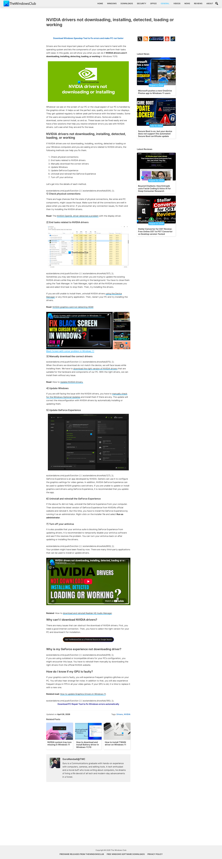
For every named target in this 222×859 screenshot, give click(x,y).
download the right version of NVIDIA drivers (95, 368)
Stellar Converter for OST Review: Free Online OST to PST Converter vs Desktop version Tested (155, 231)
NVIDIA (127, 714)
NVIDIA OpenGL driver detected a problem (78, 216)
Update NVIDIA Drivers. (71, 382)
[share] (108, 315)
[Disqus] (88, 815)
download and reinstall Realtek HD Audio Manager (87, 613)
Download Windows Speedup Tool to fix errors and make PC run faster (88, 38)
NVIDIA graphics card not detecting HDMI (72, 307)
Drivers (120, 714)
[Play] (122, 336)
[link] (50, 315)
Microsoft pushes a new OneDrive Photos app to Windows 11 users (155, 91)
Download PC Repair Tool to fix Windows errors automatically (88, 704)
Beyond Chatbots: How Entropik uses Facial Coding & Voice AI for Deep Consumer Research (154, 188)
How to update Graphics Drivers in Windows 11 (83, 694)
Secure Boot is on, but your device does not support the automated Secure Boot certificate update (155, 133)
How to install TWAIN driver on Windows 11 (115, 743)
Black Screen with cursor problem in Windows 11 (77, 315)
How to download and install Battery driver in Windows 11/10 (87, 744)
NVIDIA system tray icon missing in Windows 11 (59, 743)
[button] (217, 3)
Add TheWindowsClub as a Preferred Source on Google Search (88, 639)
